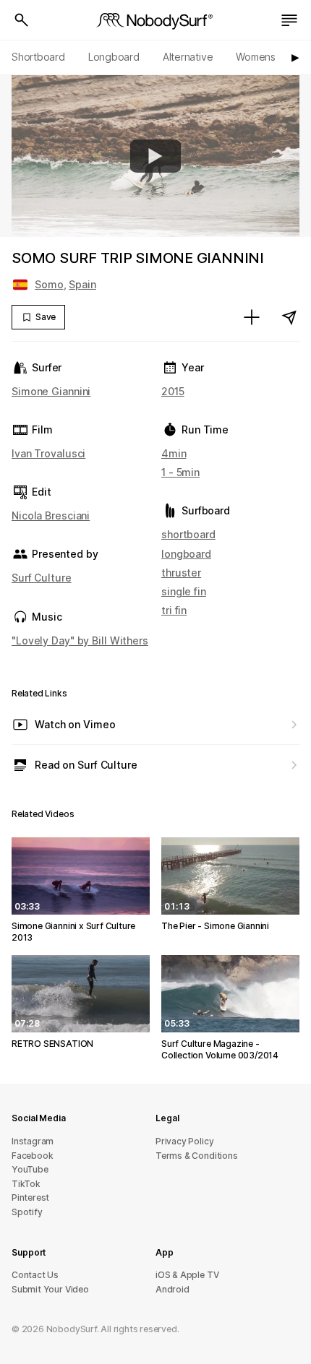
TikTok (26, 1183)
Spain (82, 284)
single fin (183, 591)
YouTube (30, 1169)
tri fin (174, 610)
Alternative (188, 57)
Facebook (32, 1155)
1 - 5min (180, 472)
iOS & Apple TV (187, 1274)
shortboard (188, 534)
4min (174, 453)
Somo (49, 284)
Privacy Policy (184, 1141)
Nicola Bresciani (51, 515)
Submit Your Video (50, 1289)
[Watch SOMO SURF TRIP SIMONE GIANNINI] (155, 156)
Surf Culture (42, 577)
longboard (186, 554)
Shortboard (38, 57)
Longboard (114, 57)
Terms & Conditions (197, 1155)
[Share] (289, 317)
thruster (181, 572)
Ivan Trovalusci (48, 453)
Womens (256, 57)
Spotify (27, 1212)
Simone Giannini (51, 391)
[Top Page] (155, 20)
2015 (172, 391)
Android (172, 1289)
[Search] (22, 20)
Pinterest (30, 1197)
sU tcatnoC (35, 1274)
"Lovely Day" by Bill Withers (80, 640)
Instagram (33, 1141)
